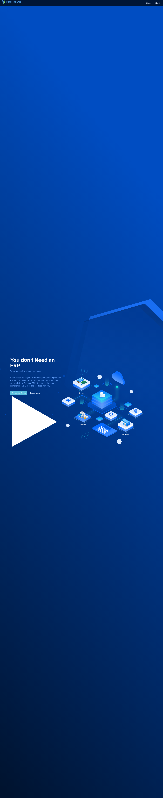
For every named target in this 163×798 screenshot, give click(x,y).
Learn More (35, 393)
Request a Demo (19, 393)
